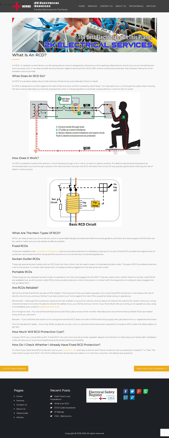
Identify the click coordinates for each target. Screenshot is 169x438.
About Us (121, 6)
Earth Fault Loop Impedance (150, 368)
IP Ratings (59, 412)
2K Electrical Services (46, 4)
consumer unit (69, 350)
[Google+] (139, 391)
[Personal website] (132, 397)
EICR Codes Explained (15, 368)
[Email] (125, 397)
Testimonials (136, 6)
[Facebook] (125, 391)
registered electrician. (49, 307)
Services (92, 6)
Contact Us (106, 6)
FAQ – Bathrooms (62, 416)
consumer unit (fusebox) (47, 251)
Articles (151, 6)
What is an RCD (61, 403)
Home (82, 6)
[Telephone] (145, 391)
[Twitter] (132, 391)
